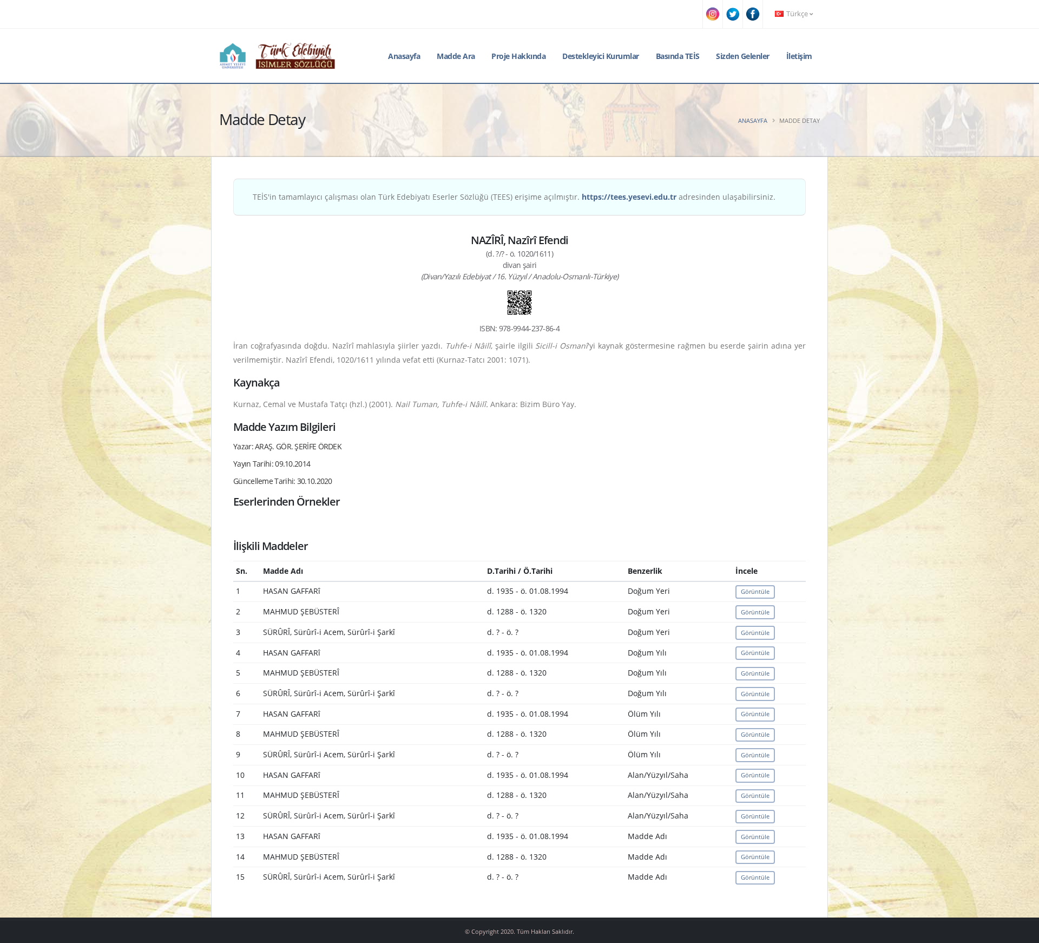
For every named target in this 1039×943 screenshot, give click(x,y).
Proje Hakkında (518, 56)
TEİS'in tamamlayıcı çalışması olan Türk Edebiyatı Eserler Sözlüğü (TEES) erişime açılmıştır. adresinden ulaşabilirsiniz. (514, 197)
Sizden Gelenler (743, 56)
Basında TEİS (678, 56)
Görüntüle (755, 591)
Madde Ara (456, 56)
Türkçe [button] (797, 13)
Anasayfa (404, 56)
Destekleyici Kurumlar (600, 56)
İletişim (799, 56)
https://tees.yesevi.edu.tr (629, 197)
